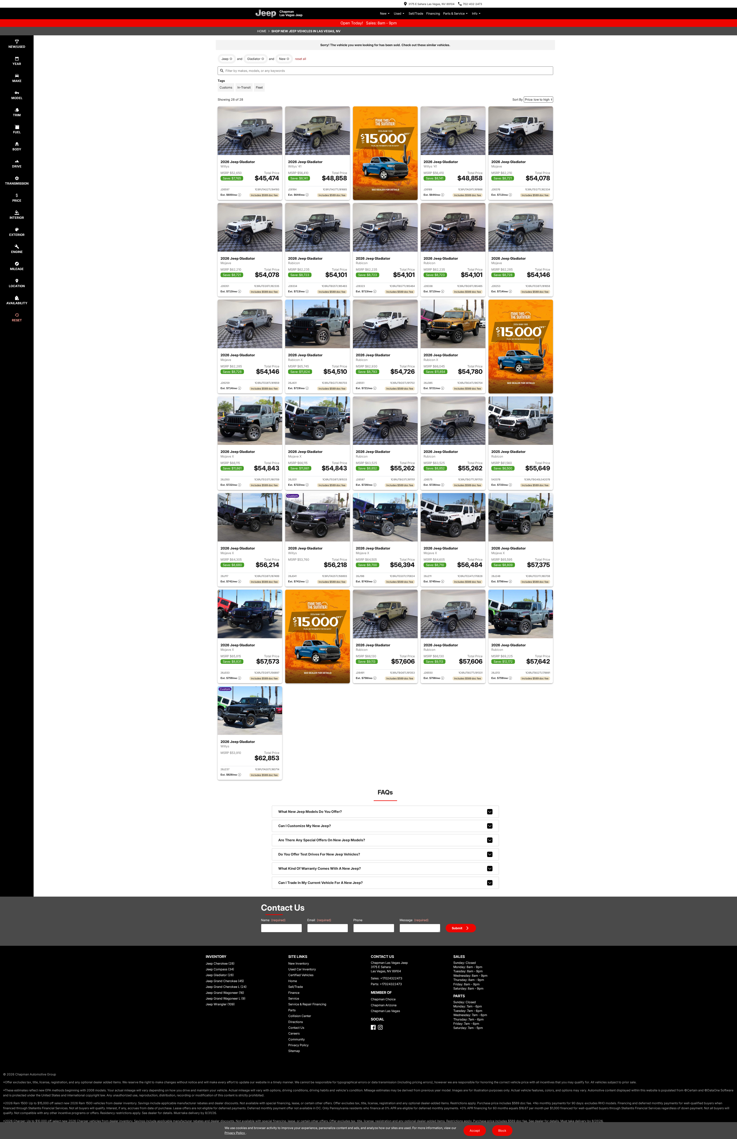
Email (319, 920)
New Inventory (298, 963)
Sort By (517, 99)
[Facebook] (373, 1027)
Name (273, 920)
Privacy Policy (298, 1045)
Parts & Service (454, 13)
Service (293, 998)
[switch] (226, 87)
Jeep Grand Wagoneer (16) (225, 993)
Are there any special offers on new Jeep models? (321, 840)
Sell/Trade (416, 13)
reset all (300, 59)
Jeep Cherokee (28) (220, 963)
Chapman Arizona (384, 1005)
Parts (292, 1010)
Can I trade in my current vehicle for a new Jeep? (320, 883)
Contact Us (296, 1028)
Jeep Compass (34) (220, 969)
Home (261, 31)
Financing (433, 13)
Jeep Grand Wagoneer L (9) (225, 998)
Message (414, 920)
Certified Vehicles (300, 975)
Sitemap (294, 1051)
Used (397, 13)
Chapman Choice (383, 999)
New (383, 13)
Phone (357, 920)
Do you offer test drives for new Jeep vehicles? (319, 854)
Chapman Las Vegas (385, 1011)
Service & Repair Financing (307, 1004)
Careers (294, 1033)
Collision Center (299, 1016)
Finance (293, 993)
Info (475, 13)
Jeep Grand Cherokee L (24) (226, 987)
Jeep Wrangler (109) (220, 1004)
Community (296, 1039)
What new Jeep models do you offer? (310, 812)
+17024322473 (391, 978)
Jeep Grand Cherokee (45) (225, 981)
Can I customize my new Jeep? (304, 826)
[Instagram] (380, 1027)
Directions (295, 1022)
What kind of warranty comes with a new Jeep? (319, 868)
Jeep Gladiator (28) (220, 975)
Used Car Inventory (302, 969)
